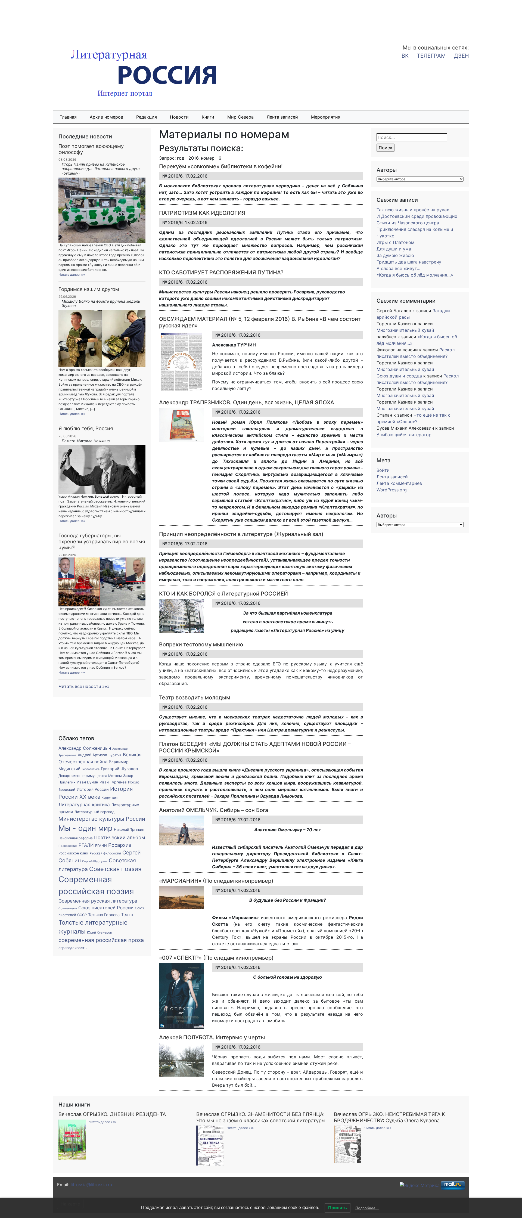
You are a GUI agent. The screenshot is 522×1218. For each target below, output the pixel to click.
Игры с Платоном (395, 242)
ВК (405, 55)
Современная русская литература (97, 901)
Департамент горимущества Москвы (90, 776)
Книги (208, 117)
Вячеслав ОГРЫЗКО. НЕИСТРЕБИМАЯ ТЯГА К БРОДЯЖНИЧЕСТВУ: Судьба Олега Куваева (389, 1117)
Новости (179, 117)
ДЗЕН (461, 55)
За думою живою (395, 255)
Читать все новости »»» (84, 686)
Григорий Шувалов (119, 768)
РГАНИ (101, 846)
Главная (68, 117)
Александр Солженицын (84, 748)
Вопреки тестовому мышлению (201, 644)
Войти (383, 470)
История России (93, 789)
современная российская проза (101, 940)
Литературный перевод (94, 812)
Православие (67, 846)
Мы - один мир (85, 828)
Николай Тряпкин (129, 830)
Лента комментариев (399, 483)
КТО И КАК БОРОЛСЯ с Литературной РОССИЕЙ (223, 593)
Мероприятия (325, 117)
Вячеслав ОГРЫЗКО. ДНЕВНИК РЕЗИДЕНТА (112, 1114)
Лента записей (282, 117)
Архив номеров (106, 117)
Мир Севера (240, 117)
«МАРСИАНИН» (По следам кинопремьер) (216, 881)
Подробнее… (367, 1208)
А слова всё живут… (398, 268)
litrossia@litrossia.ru (91, 1184)
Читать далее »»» (71, 274)
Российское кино (73, 853)
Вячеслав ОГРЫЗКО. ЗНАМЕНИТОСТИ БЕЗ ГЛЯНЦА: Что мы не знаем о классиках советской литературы (260, 1117)
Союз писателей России (105, 907)
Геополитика (91, 769)
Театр (127, 914)
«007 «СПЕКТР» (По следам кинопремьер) (216, 957)
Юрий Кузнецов (99, 932)
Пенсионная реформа (75, 838)
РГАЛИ (86, 845)
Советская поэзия (115, 868)
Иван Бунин (87, 782)
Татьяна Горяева (104, 914)
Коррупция (109, 797)
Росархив (119, 845)
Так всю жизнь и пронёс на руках (413, 209)
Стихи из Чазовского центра (408, 222)
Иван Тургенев (113, 782)
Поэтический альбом (119, 837)
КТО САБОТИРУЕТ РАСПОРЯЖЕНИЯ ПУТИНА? (221, 272)
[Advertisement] (43, 18)
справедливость (72, 948)
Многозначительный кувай (405, 330)
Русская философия (105, 853)
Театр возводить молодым (194, 697)
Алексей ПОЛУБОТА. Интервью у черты (212, 1037)
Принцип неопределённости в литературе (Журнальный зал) (241, 534)
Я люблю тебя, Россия (85, 428)
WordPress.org (392, 489)
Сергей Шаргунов (94, 861)
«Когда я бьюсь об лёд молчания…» (415, 275)
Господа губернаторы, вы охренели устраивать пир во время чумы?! (101, 541)
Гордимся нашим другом (88, 289)
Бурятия (115, 755)
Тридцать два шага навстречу (409, 262)
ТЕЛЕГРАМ (431, 55)
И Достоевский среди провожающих (417, 216)
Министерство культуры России (101, 819)
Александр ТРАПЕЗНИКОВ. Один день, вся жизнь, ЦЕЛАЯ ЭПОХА (246, 402)
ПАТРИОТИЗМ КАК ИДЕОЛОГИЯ (202, 213)
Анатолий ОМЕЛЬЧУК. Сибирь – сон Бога (213, 810)
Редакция (146, 117)
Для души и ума (394, 249)
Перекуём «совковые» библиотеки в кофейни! (221, 166)
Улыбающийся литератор (404, 434)
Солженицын (67, 908)
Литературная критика (84, 804)
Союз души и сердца (399, 376)
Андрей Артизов (92, 755)
